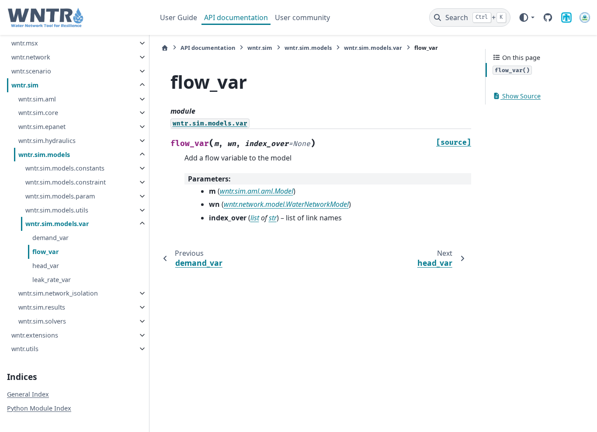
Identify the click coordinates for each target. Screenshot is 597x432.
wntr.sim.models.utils (56, 210)
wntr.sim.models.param (60, 196)
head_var (45, 265)
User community (302, 17)
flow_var (45, 251)
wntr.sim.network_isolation (58, 293)
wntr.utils (24, 349)
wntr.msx (24, 43)
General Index (28, 394)
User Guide (178, 17)
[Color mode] (526, 17)
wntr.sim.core (38, 112)
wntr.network (30, 57)
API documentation (236, 17)
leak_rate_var (51, 279)
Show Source (520, 96)
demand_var (50, 237)
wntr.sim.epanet (42, 126)
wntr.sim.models (44, 154)
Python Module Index (39, 408)
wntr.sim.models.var (57, 223)
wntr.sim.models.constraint (65, 182)
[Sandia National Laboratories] (566, 17)
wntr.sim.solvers (42, 321)
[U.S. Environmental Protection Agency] (585, 17)
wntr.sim (24, 85)
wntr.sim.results (41, 307)
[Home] (164, 47)
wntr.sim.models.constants (64, 168)
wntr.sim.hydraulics (47, 140)
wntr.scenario (31, 71)
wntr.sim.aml (37, 99)
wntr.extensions (34, 335)
